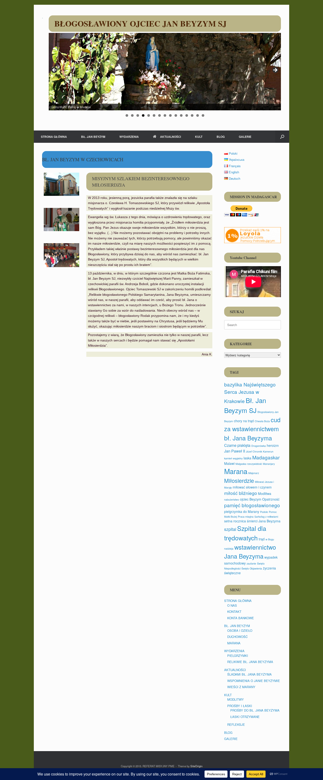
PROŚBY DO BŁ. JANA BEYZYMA (254, 710)
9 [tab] (170, 115)
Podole (264, 512)
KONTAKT (234, 611)
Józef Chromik (254, 451)
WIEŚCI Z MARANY (241, 687)
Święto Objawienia (251, 568)
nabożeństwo (231, 499)
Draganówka (258, 446)
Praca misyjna (245, 516)
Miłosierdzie (239, 480)
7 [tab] (159, 115)
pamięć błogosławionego (252, 505)
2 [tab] (132, 115)
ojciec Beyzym (250, 499)
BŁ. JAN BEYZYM (93, 136)
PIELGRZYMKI (237, 655)
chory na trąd (244, 420)
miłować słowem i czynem (252, 487)
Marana (235, 471)
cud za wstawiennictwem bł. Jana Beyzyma (252, 428)
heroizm (273, 445)
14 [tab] (197, 115)
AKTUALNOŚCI (170, 136)
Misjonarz (253, 473)
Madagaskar (266, 457)
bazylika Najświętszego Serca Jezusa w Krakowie (250, 392)
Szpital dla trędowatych (245, 533)
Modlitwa (264, 493)
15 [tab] (203, 115)
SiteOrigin (196, 766)
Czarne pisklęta (237, 445)
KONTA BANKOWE (240, 618)
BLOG (221, 136)
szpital (230, 529)
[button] (282, 136)
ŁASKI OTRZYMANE (245, 716)
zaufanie (251, 563)
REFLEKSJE (236, 724)
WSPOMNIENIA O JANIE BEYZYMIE (253, 680)
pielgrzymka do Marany (241, 511)
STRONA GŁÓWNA (54, 136)
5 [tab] (148, 115)
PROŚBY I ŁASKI (239, 706)
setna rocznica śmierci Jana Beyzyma (252, 521)
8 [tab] (165, 115)
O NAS (232, 605)
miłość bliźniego (240, 493)
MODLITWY (235, 699)
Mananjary (269, 464)
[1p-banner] (252, 235)
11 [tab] (181, 115)
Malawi (229, 463)
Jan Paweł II (234, 451)
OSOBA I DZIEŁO (239, 630)
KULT (198, 136)
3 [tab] (137, 115)
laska (247, 458)
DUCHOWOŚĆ (237, 636)
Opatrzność (270, 499)
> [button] (275, 70)
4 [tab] (143, 115)
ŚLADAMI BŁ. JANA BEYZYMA (249, 674)
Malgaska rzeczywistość (249, 464)
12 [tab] (186, 115)
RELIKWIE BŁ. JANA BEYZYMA (250, 661)
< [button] (54, 70)
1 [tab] (127, 115)
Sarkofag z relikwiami (266, 516)
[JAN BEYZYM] (42, 17)
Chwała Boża (262, 421)
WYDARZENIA (129, 136)
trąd (262, 539)
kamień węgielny (233, 458)
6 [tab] (154, 115)
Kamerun (268, 451)
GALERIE (245, 136)
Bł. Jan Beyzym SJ (245, 405)
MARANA (233, 643)
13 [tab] (192, 115)
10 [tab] (176, 115)
